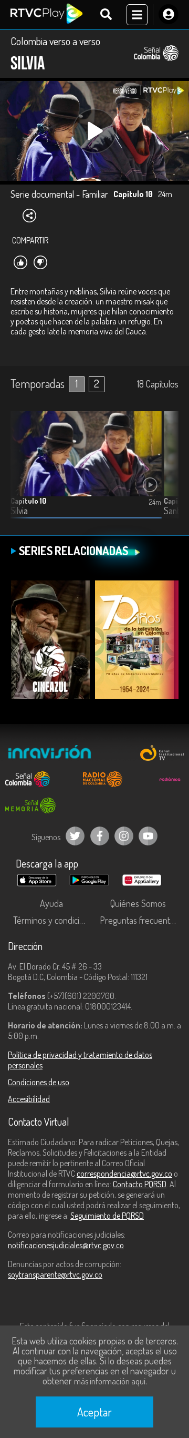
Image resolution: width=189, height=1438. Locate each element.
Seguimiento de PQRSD (107, 1215)
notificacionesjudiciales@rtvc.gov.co (66, 1245)
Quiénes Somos (138, 903)
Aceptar (94, 1411)
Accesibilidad (29, 1099)
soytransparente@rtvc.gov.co (55, 1274)
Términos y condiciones (53, 920)
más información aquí (109, 1381)
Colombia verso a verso (55, 41)
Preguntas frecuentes (139, 920)
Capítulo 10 (28, 500)
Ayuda (51, 903)
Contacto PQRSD (139, 1184)
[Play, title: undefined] (94, 131)
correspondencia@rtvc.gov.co (124, 1173)
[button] (165, 473)
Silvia (19, 510)
